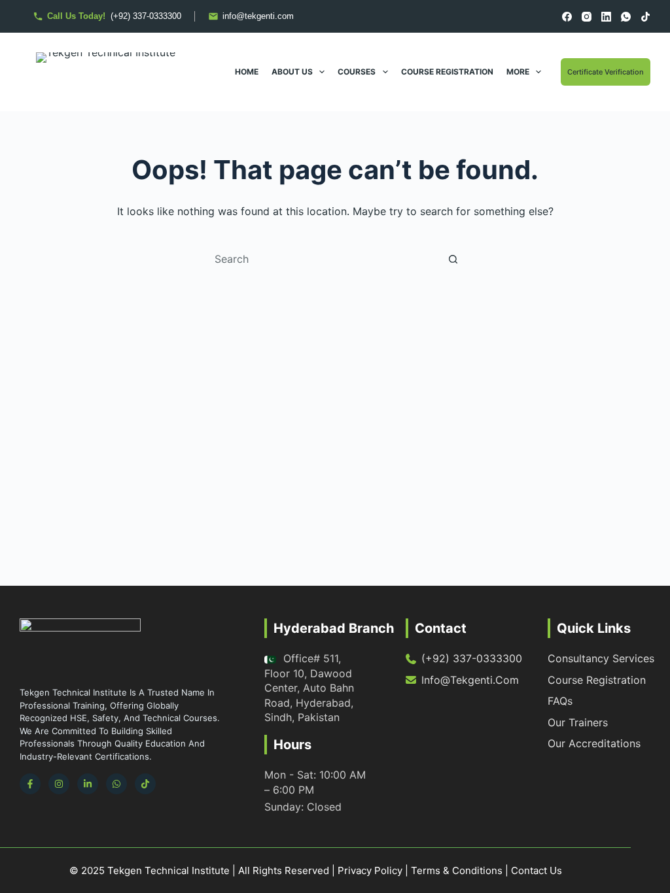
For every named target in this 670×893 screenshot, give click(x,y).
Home (246, 71)
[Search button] (452, 258)
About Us (292, 71)
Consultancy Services (601, 658)
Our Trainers (578, 722)
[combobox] (322, 259)
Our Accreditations (594, 743)
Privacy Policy (370, 870)
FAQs (560, 700)
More (517, 71)
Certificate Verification (605, 71)
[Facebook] (567, 17)
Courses (357, 71)
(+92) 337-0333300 (471, 658)
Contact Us (536, 870)
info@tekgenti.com (470, 679)
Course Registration (447, 71)
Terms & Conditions (456, 870)
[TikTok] (645, 17)
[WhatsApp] (626, 17)
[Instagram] (586, 17)
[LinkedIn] (606, 17)
